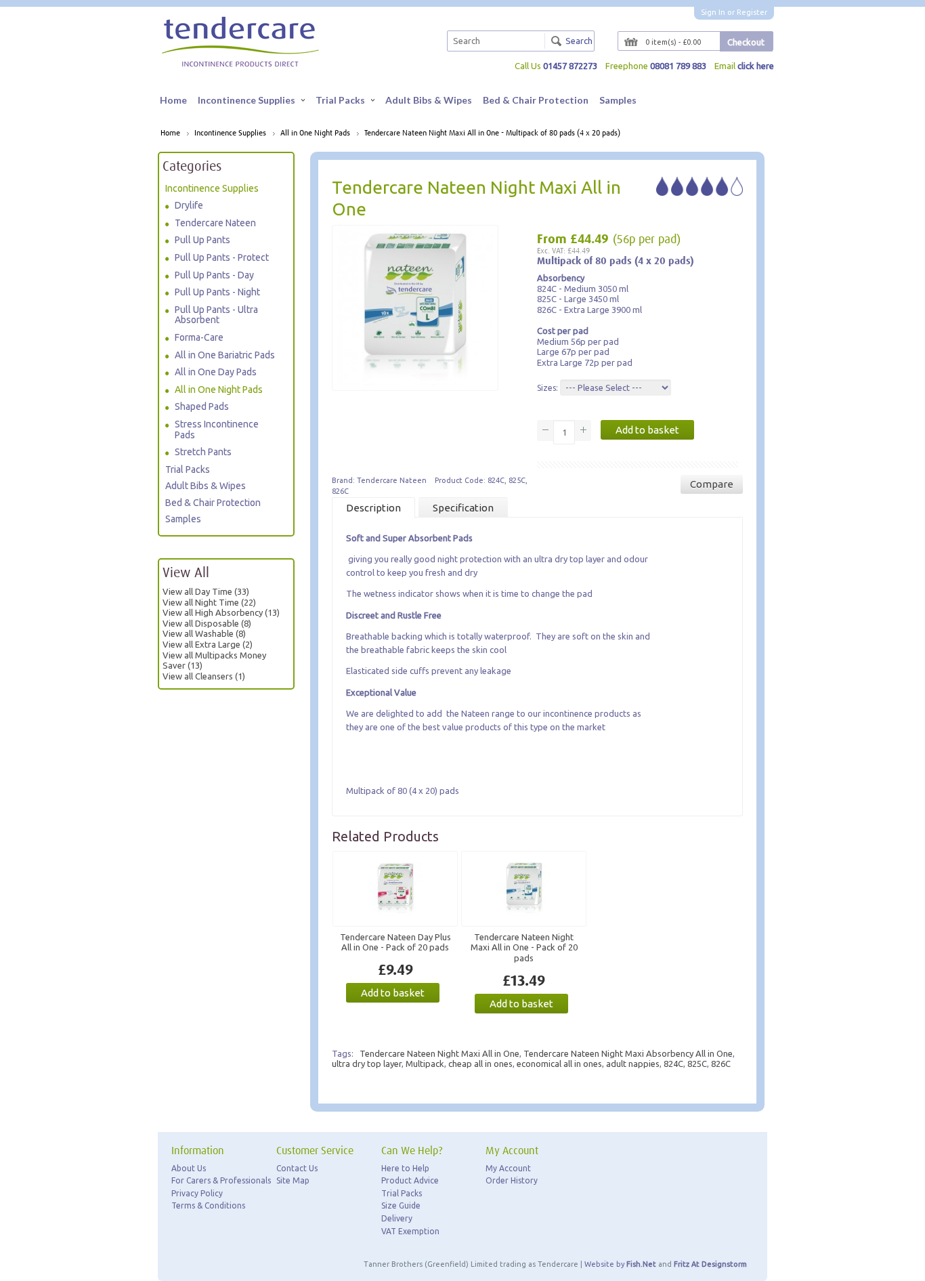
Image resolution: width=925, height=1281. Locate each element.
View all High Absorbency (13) (221, 612)
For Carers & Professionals (221, 1180)
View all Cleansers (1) (204, 676)
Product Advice (410, 1180)
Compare (711, 484)
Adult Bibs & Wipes (428, 100)
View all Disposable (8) (207, 623)
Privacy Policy (197, 1193)
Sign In (713, 12)
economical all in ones (559, 1063)
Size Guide (401, 1205)
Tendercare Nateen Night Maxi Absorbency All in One (628, 1053)
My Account (508, 1168)
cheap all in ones (480, 1063)
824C (673, 1063)
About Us (188, 1168)
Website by (620, 1264)
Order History (512, 1180)
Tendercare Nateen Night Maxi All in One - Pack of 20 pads (524, 947)
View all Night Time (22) (209, 602)
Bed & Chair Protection (535, 100)
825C (697, 1063)
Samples (618, 100)
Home (173, 100)
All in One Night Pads (315, 133)
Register (752, 12)
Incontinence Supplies (246, 100)
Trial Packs (340, 100)
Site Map (292, 1180)
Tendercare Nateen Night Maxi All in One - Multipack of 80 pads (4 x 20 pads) (492, 133)
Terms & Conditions (208, 1205)
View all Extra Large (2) (208, 644)
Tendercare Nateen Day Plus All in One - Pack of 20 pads (395, 942)
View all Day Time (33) (206, 591)
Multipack (425, 1063)
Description (373, 507)
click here (755, 65)
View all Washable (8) (204, 633)
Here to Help (405, 1168)
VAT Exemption (410, 1231)
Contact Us (297, 1168)
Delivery (396, 1218)
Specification (463, 507)
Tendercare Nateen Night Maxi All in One (439, 1053)
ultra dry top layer (367, 1063)
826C (721, 1063)
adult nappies (633, 1063)
